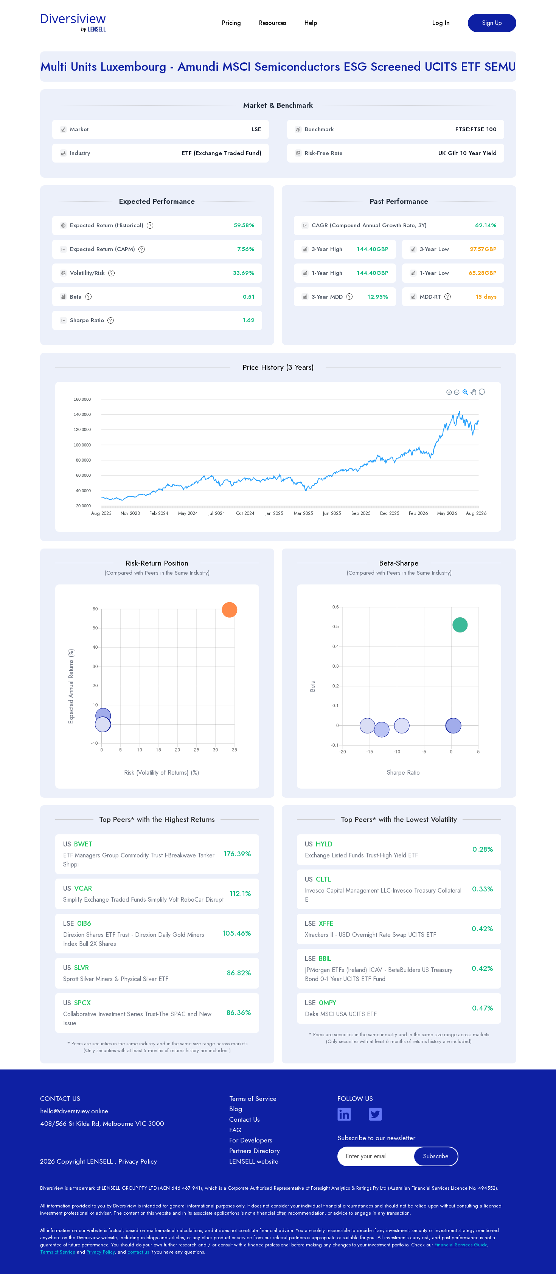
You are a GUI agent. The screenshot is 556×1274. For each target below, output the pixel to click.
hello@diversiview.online (74, 1111)
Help (310, 23)
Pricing (231, 23)
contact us (138, 1251)
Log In (441, 23)
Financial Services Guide (461, 1244)
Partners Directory (254, 1151)
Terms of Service (252, 1099)
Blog (235, 1109)
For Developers (250, 1140)
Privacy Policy (137, 1161)
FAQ (235, 1130)
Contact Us (244, 1119)
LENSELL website (253, 1161)
